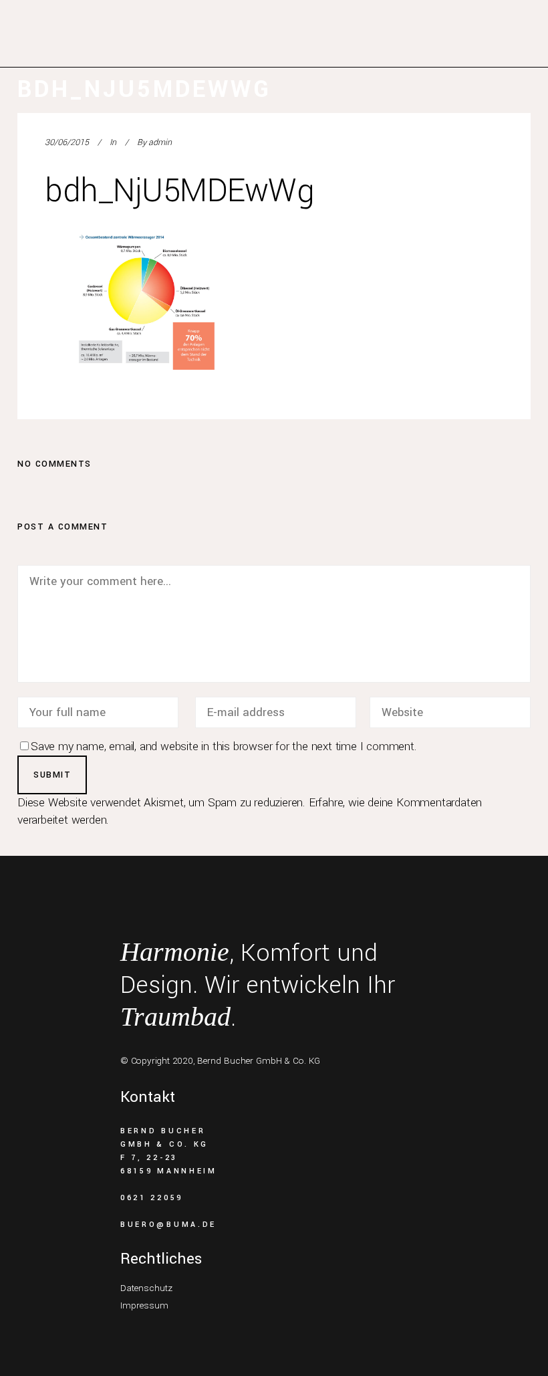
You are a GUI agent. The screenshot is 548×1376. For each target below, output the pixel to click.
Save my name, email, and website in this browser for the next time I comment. (224, 746)
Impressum (144, 1305)
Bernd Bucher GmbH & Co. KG (258, 1060)
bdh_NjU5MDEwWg (179, 191)
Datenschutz (146, 1288)
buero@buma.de (168, 1225)
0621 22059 (151, 1198)
